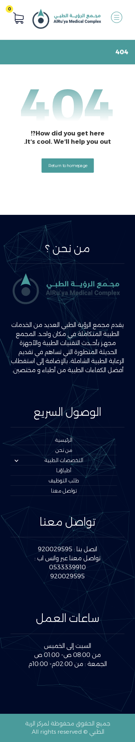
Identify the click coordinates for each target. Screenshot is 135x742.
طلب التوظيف (63, 480)
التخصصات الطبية (64, 460)
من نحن (64, 450)
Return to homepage (67, 165)
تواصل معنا (64, 491)
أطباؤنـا (63, 470)
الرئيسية (63, 440)
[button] (116, 17)
